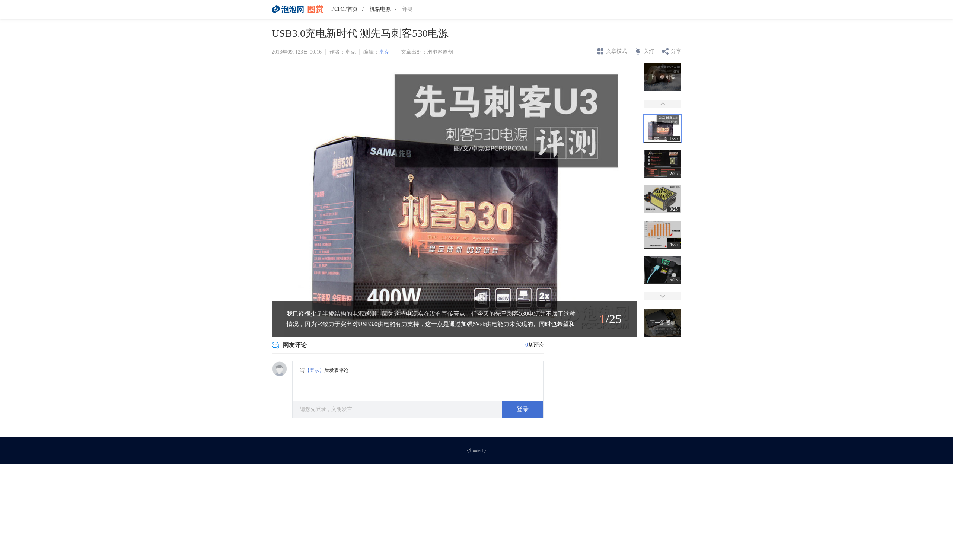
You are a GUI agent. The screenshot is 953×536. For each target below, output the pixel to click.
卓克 (384, 52)
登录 (523, 409)
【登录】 (314, 370)
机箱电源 (380, 9)
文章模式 (616, 51)
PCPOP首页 (344, 9)
